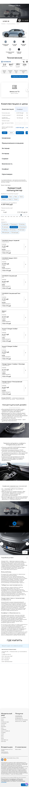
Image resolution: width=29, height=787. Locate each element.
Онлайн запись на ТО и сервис (6, 750)
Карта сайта (18, 749)
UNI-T (2, 735)
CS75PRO (3, 717)
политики (3, 782)
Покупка (19, 714)
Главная (3, 23)
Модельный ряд (11, 23)
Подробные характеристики (19, 76)
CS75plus (3, 732)
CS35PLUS (3, 729)
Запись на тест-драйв (20, 721)
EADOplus (3, 726)
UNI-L (2, 728)
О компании (20, 747)
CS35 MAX (3, 723)
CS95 (2, 734)
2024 (11, 132)
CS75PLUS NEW (5, 722)
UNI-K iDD (3, 741)
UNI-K (2, 738)
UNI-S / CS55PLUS (5, 731)
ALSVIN (3, 725)
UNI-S (2, 719)
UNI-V (2, 720)
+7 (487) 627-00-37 (6, 654)
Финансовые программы (21, 719)
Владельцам (7, 747)
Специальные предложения (18, 716)
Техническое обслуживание (5, 752)
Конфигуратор (19, 718)
